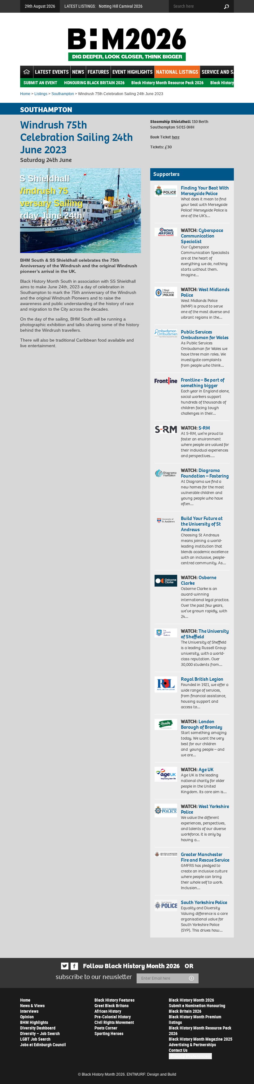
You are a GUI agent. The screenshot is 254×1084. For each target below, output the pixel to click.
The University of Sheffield (205, 634)
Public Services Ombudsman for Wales (205, 335)
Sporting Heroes (108, 1033)
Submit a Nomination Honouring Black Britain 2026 (197, 1008)
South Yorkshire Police (204, 902)
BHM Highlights (34, 1022)
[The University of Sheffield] (166, 632)
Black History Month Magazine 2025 (200, 1039)
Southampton (62, 94)
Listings (40, 94)
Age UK (206, 769)
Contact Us (178, 1050)
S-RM (204, 428)
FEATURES (98, 71)
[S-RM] (166, 429)
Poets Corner (105, 1028)
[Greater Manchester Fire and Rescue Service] (166, 854)
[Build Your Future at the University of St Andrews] (166, 521)
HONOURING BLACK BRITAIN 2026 (94, 82)
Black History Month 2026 (191, 1000)
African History (107, 1011)
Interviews (29, 1011)
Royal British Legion (202, 679)
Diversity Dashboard (37, 1028)
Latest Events (52, 71)
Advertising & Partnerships (192, 1044)
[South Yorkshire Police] (166, 905)
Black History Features (114, 1000)
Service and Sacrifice (227, 71)
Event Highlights (132, 71)
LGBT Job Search (35, 1039)
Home (25, 94)
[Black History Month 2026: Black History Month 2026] (127, 44)
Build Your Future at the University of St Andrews (202, 524)
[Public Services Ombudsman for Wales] (166, 333)
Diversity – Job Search (40, 1033)
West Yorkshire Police (205, 809)
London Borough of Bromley (201, 724)
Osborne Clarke (198, 580)
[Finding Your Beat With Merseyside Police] (166, 191)
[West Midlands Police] (166, 292)
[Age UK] (166, 774)
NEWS (78, 71)
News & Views (32, 1005)
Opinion (27, 1017)
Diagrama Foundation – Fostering (205, 473)
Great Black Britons (111, 1005)
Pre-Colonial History (112, 1017)
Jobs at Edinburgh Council (43, 1044)
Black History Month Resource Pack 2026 (167, 82)
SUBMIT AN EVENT (40, 82)
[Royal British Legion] (166, 684)
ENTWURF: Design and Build (151, 1074)
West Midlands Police (205, 292)
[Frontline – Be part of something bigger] (166, 380)
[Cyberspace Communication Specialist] (166, 232)
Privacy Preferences (190, 1056)
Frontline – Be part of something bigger (202, 383)
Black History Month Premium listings (195, 1019)
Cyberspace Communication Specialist (202, 236)
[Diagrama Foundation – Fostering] (166, 473)
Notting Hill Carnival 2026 (120, 6)
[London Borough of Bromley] (166, 724)
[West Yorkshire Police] (166, 810)
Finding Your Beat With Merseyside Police (205, 191)
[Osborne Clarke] (166, 581)
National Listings (177, 71)
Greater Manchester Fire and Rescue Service (205, 857)
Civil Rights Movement (114, 1022)
